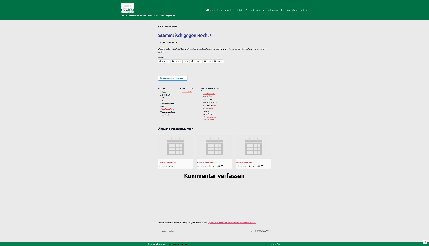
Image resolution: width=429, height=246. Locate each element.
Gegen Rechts (164, 109)
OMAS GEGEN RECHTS (205, 162)
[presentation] (175, 146)
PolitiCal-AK (160, 244)
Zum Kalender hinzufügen (173, 78)
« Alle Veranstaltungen (167, 26)
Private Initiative (187, 92)
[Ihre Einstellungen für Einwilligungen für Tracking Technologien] (425, 242)
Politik (172, 109)
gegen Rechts (164, 115)
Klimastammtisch (167, 231)
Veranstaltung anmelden (273, 10)
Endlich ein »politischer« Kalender (218, 10)
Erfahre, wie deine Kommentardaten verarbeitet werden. (232, 222)
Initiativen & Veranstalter (247, 10)
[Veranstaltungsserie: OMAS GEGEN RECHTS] (222, 165)
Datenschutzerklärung (177, 244)
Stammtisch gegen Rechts (297, 10)
